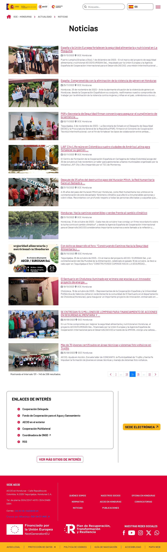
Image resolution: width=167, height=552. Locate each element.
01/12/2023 (68, 55)
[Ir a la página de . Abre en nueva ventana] (43, 7)
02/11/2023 (68, 121)
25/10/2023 (68, 253)
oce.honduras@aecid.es (26, 510)
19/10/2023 (68, 286)
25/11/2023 (68, 85)
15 (139, 375)
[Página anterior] (111, 374)
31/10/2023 (68, 187)
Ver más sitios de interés (60, 459)
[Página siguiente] (156, 374)
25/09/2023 (69, 352)
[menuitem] (78, 495)
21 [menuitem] (151, 375)
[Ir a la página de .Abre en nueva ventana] (22, 7)
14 (133, 375)
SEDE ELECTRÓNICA (140, 427)
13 (128, 375)
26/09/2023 (69, 319)
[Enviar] (85, 7)
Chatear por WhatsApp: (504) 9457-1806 (27, 516)
